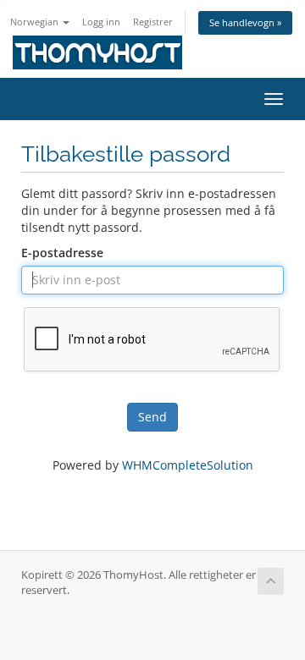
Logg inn (101, 21)
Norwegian (35, 21)
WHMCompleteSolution (187, 465)
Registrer (153, 21)
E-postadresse (62, 253)
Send (152, 417)
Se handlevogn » (245, 22)
